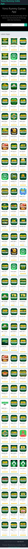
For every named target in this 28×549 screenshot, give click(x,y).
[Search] (25, 24)
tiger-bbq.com (20, 541)
